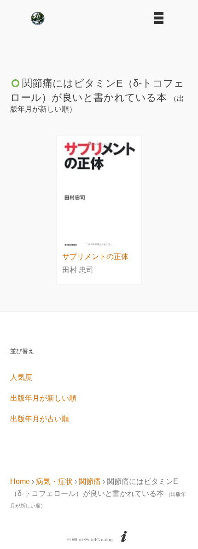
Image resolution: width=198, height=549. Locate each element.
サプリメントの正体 (95, 256)
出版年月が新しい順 (43, 398)
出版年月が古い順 (39, 419)
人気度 (21, 377)
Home (20, 481)
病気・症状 (54, 481)
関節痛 (90, 481)
